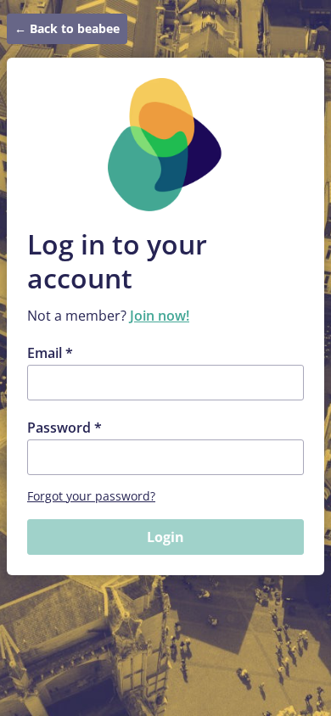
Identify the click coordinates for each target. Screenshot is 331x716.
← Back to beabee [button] (67, 28)
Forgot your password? (91, 496)
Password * (64, 427)
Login (165, 537)
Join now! (159, 315)
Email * (50, 353)
